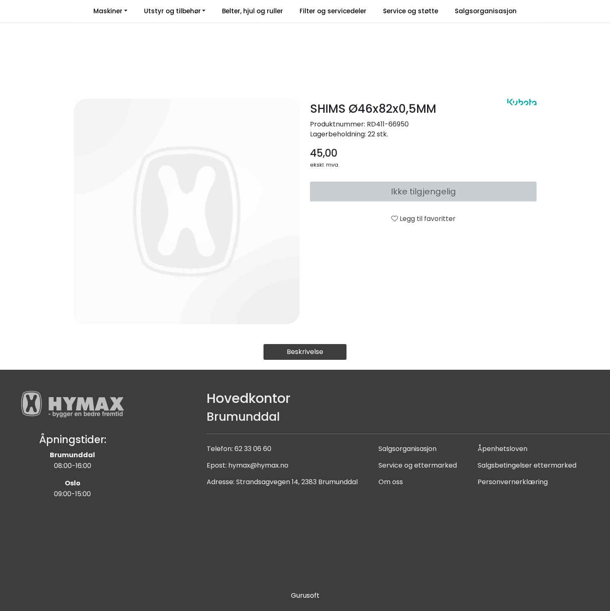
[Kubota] (522, 102)
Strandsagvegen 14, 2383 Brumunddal (297, 482)
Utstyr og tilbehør (172, 11)
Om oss (390, 482)
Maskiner (107, 11)
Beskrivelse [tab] (305, 351)
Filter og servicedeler (333, 11)
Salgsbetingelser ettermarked (527, 465)
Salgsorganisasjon (486, 11)
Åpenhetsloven (502, 448)
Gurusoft (305, 595)
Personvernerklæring (513, 482)
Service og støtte (410, 11)
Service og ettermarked (417, 465)
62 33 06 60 (252, 448)
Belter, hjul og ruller (252, 11)
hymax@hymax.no (258, 465)
